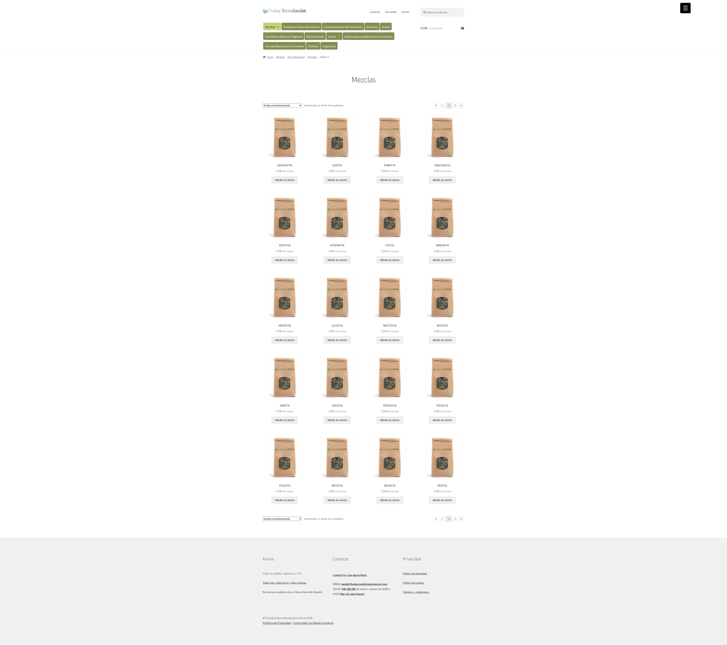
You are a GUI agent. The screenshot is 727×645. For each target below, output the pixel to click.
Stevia (386, 27)
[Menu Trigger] (685, 8)
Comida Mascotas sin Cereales (284, 46)
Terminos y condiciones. (416, 592)
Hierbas (270, 27)
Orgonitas (329, 46)
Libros (332, 36)
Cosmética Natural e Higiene (283, 36)
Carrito (405, 12)
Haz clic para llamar (352, 594)
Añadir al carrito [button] (284, 180)
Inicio (270, 57)
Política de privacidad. (415, 573)
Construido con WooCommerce (313, 623)
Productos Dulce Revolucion (301, 27)
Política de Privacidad (276, 623)
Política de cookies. (414, 582)
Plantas (313, 46)
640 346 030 (348, 589)
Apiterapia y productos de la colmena (368, 36)
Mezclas (312, 57)
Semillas (372, 27)
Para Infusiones (296, 57)
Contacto (375, 12)
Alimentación (315, 36)
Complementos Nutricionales (343, 27)
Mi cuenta (391, 12)
